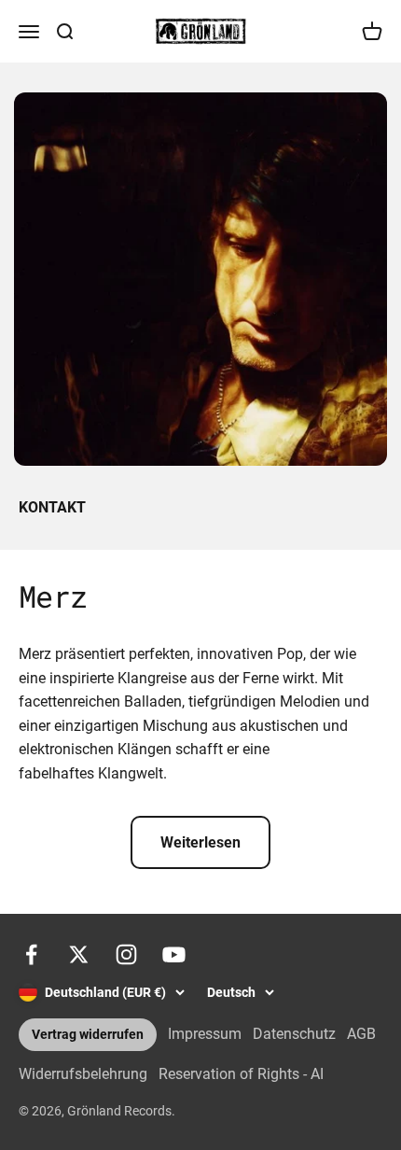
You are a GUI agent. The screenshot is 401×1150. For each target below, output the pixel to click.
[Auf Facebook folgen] (31, 954)
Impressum (205, 1034)
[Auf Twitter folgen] (78, 954)
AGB (361, 1034)
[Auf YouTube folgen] (174, 954)
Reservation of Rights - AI (241, 1074)
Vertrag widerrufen (88, 1035)
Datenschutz (294, 1034)
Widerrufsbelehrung (83, 1074)
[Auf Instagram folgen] (126, 954)
